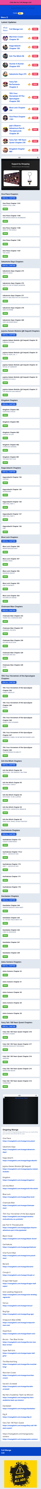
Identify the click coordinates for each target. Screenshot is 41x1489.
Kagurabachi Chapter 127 (12, 514)
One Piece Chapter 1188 (11, 240)
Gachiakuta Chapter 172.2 (12, 852)
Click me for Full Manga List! (20, 2)
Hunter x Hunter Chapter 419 (16, 65)
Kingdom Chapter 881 (11, 457)
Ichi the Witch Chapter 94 (12, 795)
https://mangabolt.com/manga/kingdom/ (19, 1180)
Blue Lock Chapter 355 (11, 583)
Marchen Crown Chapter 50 (16, 38)
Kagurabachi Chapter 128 (12, 502)
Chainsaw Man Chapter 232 (13, 616)
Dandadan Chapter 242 (11, 930)
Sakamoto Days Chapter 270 (13, 308)
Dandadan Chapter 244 (11, 905)
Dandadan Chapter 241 (11, 942)
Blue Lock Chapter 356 (11, 571)
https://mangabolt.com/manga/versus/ (18, 1306)
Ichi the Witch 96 (16, 56)
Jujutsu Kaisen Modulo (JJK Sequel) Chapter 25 (20, 340)
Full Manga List (16, 29)
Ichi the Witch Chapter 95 (12, 782)
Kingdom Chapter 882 (11, 445)
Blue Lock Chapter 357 (11, 559)
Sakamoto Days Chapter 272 (13, 283)
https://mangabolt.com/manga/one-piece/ (19, 1141)
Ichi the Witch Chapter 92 (12, 819)
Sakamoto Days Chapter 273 (13, 271)
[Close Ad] (38, 157)
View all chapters (9, 198)
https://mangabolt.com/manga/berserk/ (18, 1267)
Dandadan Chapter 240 (11, 953)
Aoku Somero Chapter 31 (12, 982)
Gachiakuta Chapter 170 (12, 887)
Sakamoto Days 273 (17, 74)
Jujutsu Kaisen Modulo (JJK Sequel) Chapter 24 (20, 352)
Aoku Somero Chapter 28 (12, 1013)
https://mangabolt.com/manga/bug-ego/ (18, 1314)
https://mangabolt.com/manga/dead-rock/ (19, 1334)
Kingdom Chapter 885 (17, 150)
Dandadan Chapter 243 (11, 918)
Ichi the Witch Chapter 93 (12, 807)
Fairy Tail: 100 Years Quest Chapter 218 (17, 141)
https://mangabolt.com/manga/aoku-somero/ (20, 1439)
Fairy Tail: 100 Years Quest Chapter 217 (17, 1044)
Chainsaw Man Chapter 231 (13, 628)
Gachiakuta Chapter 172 (12, 864)
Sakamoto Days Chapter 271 (13, 295)
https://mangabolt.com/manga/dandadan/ (19, 1408)
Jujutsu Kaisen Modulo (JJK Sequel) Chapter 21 (20, 389)
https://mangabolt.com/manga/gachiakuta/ (19, 1247)
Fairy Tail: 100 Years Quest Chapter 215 (17, 1069)
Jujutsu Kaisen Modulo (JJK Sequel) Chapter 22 (20, 377)
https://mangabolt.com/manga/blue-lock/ (19, 1197)
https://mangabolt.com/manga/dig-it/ (17, 1417)
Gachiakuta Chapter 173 (12, 840)
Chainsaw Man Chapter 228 (13, 665)
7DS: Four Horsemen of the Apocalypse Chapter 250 (16, 97)
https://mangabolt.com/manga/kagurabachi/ (20, 1160)
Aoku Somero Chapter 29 (12, 1003)
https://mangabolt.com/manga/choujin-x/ (19, 1275)
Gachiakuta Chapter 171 (12, 876)
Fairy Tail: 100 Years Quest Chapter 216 (17, 1056)
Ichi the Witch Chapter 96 (12, 770)
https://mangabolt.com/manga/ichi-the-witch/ (20, 1188)
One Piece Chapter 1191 (17, 117)
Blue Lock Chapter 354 (11, 596)
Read (35, 29)
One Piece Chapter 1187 (11, 251)
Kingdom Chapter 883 (11, 432)
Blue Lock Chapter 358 (17, 108)
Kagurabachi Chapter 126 (12, 526)
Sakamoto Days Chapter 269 (13, 320)
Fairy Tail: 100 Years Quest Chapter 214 (17, 1081)
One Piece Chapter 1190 (11, 216)
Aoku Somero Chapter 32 (12, 971)
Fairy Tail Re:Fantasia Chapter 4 (14, 84)
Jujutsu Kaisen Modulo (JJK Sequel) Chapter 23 (20, 365)
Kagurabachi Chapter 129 (12, 489)
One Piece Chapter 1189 (11, 228)
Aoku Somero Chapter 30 (12, 992)
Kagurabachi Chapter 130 (15, 47)
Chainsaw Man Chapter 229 (13, 653)
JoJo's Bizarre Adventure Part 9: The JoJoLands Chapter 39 (17, 129)
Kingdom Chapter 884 (11, 422)
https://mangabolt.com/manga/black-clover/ (20, 1239)
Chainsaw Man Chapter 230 (13, 640)
